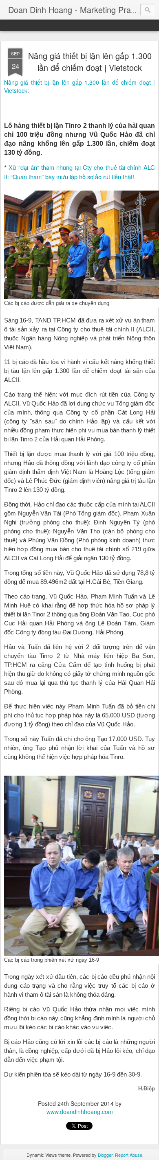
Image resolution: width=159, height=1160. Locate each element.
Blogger (105, 1154)
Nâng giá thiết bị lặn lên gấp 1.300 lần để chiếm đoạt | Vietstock (90, 61)
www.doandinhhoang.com (79, 1111)
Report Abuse (128, 1154)
